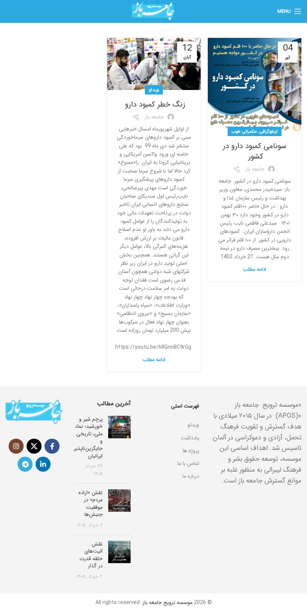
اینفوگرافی (268, 131)
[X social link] (34, 446)
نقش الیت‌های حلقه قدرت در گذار (91, 555)
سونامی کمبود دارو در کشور (254, 151)
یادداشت (190, 438)
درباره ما (190, 476)
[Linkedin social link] (43, 464)
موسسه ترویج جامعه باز (167, 602)
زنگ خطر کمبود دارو (154, 104)
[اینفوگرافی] (170, 415)
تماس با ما (188, 463)
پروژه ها (191, 451)
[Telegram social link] (25, 464)
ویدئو (154, 89)
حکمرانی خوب (244, 131)
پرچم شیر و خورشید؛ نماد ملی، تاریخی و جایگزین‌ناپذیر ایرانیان (88, 437)
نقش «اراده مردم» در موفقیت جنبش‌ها (91, 504)
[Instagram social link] (16, 446)
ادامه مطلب (254, 269)
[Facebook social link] (52, 446)
